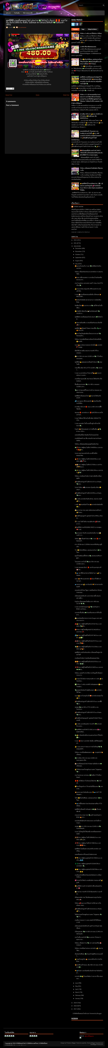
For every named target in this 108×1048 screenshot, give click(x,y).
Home (37, 95)
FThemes (68, 1043)
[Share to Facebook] (13, 89)
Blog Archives (92, 29)
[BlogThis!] (9, 89)
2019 (75, 1003)
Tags (83, 29)
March (77, 992)
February (78, 995)
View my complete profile (80, 232)
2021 (75, 243)
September (78, 257)
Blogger (99, 1013)
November (78, 251)
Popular (75, 29)
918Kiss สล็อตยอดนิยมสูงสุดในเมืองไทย (87, 444)
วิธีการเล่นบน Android (42, 13)
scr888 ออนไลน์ (78, 206)
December (78, 248)
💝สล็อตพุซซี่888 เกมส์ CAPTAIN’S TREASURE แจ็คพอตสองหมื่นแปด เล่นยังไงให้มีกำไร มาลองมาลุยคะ (91, 153)
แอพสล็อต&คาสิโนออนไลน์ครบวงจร (86, 854)
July (76, 264)
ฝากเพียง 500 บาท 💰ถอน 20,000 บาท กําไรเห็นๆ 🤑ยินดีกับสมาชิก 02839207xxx (91, 116)
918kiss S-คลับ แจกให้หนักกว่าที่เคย (91, 33)
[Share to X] (11, 89)
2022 (75, 240)
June (76, 983)
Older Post (66, 95)
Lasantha (84, 1043)
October (77, 254)
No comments (22, 27)
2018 (75, 1006)
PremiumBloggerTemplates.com (95, 1043)
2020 (75, 246)
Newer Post (9, 95)
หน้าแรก (8, 13)
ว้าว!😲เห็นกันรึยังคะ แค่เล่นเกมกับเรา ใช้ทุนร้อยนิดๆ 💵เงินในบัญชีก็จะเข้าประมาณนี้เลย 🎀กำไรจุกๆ (91, 61)
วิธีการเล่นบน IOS (27, 13)
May (76, 986)
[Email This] (7, 89)
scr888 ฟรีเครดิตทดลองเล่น (88, 47)
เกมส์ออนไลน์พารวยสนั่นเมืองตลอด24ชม (87, 658)
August (77, 261)
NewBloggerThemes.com (96, 1044)
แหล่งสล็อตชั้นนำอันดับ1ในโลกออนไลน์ (86, 435)
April (76, 989)
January (77, 998)
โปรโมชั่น (17, 13)
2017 (75, 1009)
